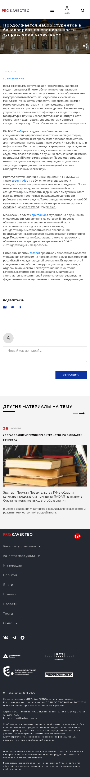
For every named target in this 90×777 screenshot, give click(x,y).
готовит (35, 253)
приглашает (40, 215)
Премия (9, 594)
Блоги (8, 585)
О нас (8, 623)
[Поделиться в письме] (4, 307)
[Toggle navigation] (52, 10)
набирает (23, 131)
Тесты (8, 613)
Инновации (12, 565)
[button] (82, 417)
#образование (13, 78)
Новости (10, 604)
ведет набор (20, 180)
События (10, 575)
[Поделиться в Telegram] (18, 307)
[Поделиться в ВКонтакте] (10, 307)
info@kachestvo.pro (25, 718)
